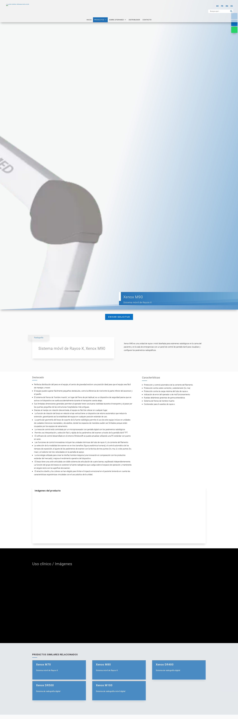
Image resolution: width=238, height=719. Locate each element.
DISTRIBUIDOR (134, 20)
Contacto (147, 20)
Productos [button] (99, 20)
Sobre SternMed (116, 20)
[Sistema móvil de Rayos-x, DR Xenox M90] (59, 512)
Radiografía (38, 337)
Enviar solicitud (119, 317)
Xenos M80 (119, 667)
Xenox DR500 (59, 688)
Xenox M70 (59, 667)
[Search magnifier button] (231, 11)
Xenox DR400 (179, 667)
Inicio (89, 20)
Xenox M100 (119, 688)
